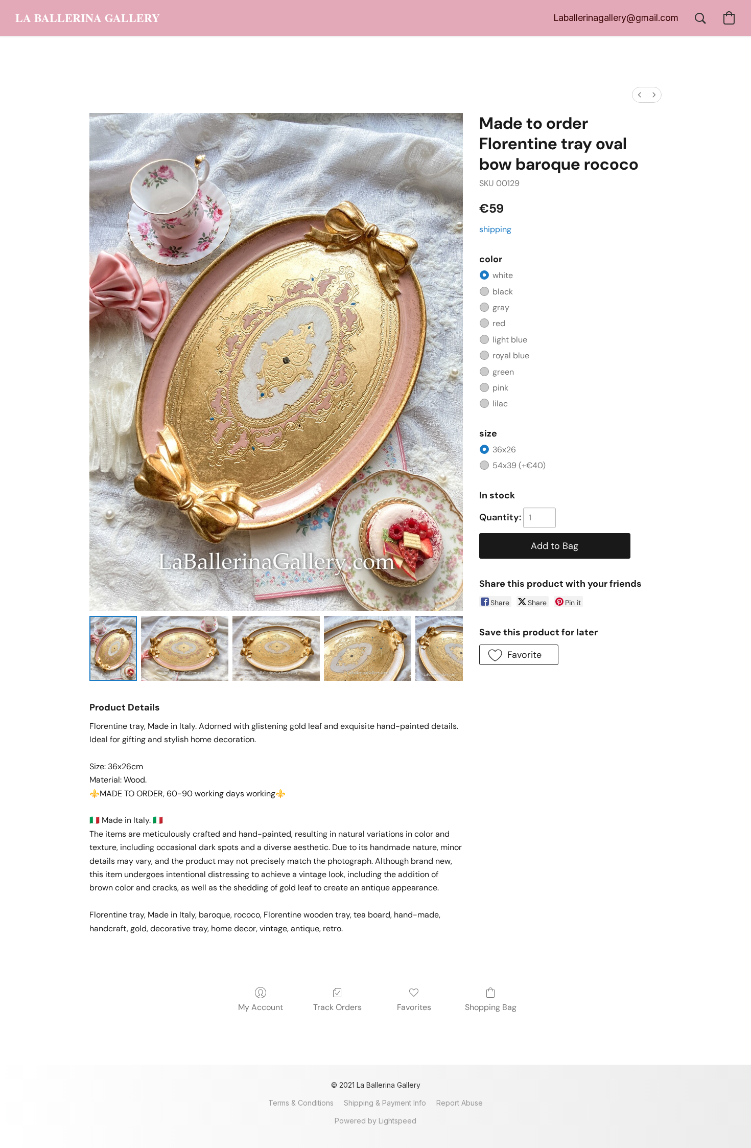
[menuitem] (639, 94)
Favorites (414, 1007)
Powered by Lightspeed (375, 1120)
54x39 (519, 465)
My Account (260, 1007)
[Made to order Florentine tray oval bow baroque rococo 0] (113, 648)
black (502, 291)
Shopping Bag (491, 1007)
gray (500, 307)
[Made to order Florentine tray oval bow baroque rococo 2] (276, 648)
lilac (500, 403)
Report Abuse (459, 1102)
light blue (509, 339)
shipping (495, 229)
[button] (87, 18)
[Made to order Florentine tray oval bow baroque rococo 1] (184, 648)
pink (500, 387)
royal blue (510, 355)
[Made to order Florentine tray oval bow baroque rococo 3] (367, 648)
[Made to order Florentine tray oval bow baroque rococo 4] (439, 648)
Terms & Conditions (301, 1102)
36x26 (504, 449)
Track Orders (337, 1007)
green (503, 371)
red (498, 323)
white (502, 275)
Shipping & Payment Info (385, 1102)
